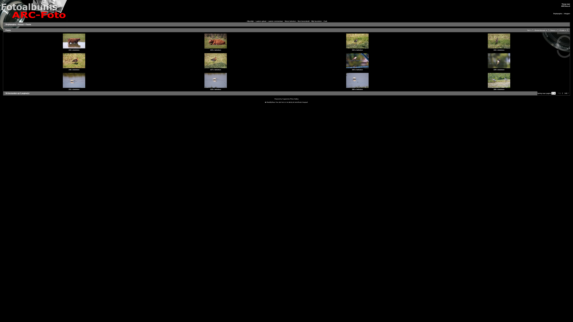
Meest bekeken (290, 21)
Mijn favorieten (316, 21)
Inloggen (567, 13)
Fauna (28, 24)
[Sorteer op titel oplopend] (531, 30)
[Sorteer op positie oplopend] (565, 30)
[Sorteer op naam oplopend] (546, 30)
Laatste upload (261, 21)
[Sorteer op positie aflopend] (567, 30)
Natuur (21, 24)
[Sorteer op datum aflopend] (558, 30)
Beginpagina (557, 13)
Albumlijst (250, 21)
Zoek (325, 21)
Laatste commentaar (275, 21)
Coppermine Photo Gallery (290, 99)
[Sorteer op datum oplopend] (556, 30)
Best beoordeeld (303, 21)
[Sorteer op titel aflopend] (532, 30)
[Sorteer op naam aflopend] (548, 30)
